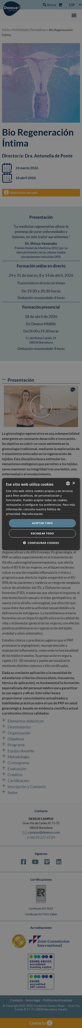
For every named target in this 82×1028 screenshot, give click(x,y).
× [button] (73, 483)
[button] (41, 543)
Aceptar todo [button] (42, 523)
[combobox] (68, 483)
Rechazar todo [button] (42, 533)
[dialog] (41, 514)
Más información (32, 513)
